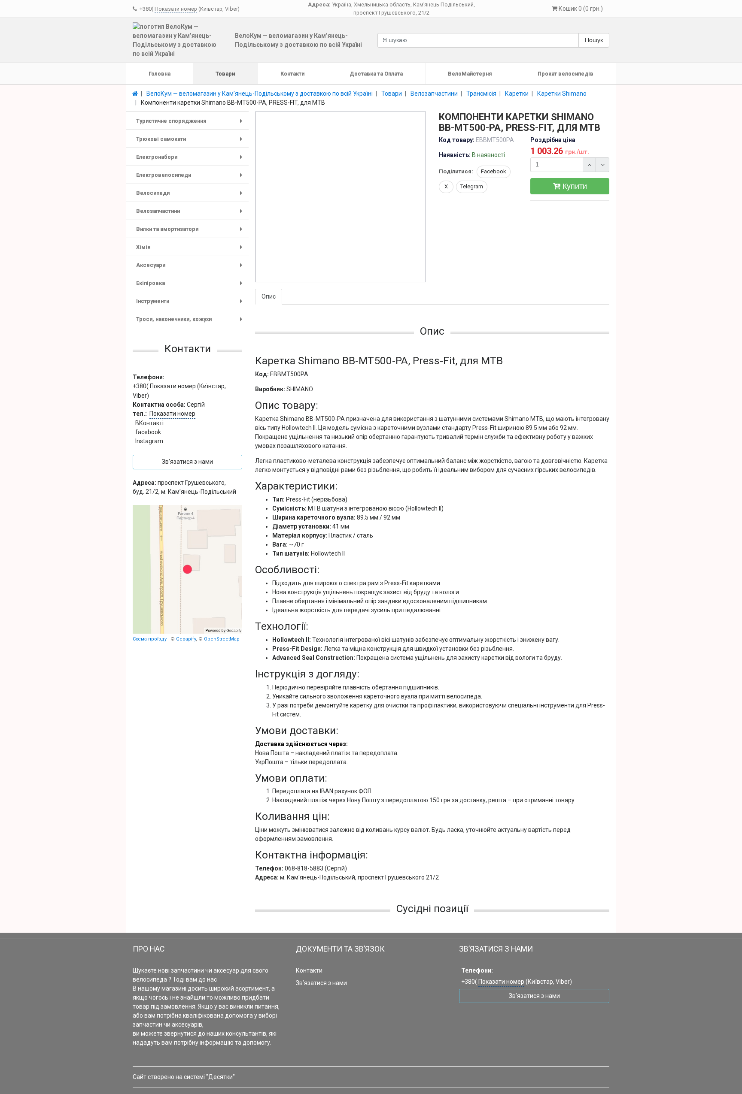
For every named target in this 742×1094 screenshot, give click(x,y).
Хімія (191, 250)
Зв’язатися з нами (321, 982)
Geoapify (186, 638)
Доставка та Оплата (376, 73)
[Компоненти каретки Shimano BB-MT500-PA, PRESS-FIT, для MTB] (341, 197)
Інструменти (191, 304)
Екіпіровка (191, 286)
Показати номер (176, 9)
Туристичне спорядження (191, 124)
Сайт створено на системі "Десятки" (184, 1076)
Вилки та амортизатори (191, 232)
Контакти (292, 73)
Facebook (493, 171)
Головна (159, 73)
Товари (225, 73)
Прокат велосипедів (565, 73)
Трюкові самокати (191, 142)
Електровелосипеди (191, 178)
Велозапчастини (191, 214)
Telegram (471, 186)
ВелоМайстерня (470, 73)
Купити (573, 186)
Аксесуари (191, 268)
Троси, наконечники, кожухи (191, 322)
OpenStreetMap (222, 638)
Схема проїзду (150, 638)
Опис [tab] (269, 296)
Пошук (594, 39)
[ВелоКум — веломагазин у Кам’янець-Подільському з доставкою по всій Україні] (187, 569)
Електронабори (191, 160)
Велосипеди (191, 196)
